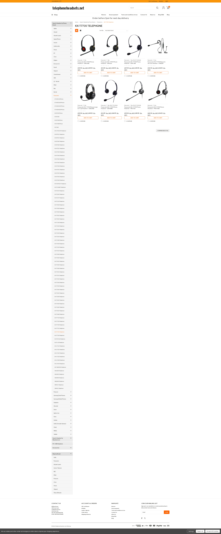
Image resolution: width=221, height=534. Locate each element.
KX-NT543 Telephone (60, 162)
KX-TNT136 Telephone (60, 339)
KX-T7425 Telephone (59, 257)
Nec (55, 88)
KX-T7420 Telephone (59, 254)
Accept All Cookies (212, 531)
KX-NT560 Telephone (60, 180)
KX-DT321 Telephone (59, 134)
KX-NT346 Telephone (60, 155)
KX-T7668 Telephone (59, 314)
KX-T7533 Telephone (59, 279)
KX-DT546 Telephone (59, 145)
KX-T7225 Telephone (59, 229)
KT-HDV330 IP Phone (59, 106)
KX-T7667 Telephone (59, 310)
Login (82, 510)
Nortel (55, 92)
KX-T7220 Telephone (59, 226)
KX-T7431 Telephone (59, 261)
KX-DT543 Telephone (59, 141)
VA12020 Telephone (59, 370)
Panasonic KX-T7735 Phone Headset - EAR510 (109, 62)
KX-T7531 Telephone (59, 275)
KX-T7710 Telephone (59, 317)
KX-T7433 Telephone (59, 264)
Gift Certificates (153, 1)
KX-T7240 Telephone (59, 240)
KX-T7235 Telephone (59, 236)
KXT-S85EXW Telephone (60, 367)
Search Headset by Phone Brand (60, 24)
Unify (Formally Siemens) (60, 423)
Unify (55, 457)
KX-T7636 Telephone (59, 303)
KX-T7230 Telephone (59, 233)
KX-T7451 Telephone (59, 272)
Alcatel (55, 32)
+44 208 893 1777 (56, 1)
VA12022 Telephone (59, 374)
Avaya (55, 49)
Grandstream (57, 74)
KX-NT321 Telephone (60, 148)
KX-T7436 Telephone (59, 268)
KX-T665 (57, 127)
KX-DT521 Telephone (59, 137)
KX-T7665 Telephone (59, 307)
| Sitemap (69, 526)
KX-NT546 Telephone (60, 166)
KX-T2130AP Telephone (60, 187)
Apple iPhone (57, 39)
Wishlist (161, 1)
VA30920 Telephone (59, 377)
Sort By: (102, 30)
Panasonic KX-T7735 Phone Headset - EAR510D (86, 62)
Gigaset (56, 71)
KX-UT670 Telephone (60, 363)
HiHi (55, 78)
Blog (168, 14)
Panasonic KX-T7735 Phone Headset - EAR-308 (132, 62)
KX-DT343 (57, 116)
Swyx (55, 416)
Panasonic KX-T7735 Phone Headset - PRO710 (132, 107)
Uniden (55, 420)
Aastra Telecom (58, 468)
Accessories (56, 447)
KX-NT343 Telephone (60, 152)
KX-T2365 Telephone (59, 194)
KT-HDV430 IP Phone (59, 109)
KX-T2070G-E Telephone (60, 183)
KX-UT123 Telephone (60, 349)
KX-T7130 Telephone (59, 222)
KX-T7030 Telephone (59, 208)
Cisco (55, 56)
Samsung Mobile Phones (60, 399)
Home (76, 22)
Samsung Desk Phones (59, 395)
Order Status (84, 512)
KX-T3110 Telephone (59, 201)
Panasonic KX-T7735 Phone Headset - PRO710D (156, 107)
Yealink (55, 434)
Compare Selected (162, 130)
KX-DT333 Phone (59, 113)
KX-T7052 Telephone (59, 215)
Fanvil (55, 67)
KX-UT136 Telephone (60, 356)
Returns (103, 14)
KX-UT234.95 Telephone (60, 130)
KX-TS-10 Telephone (59, 342)
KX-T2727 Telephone (59, 197)
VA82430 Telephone (59, 381)
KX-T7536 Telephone (59, 282)
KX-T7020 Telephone (59, 205)
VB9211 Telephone (59, 384)
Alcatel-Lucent (57, 35)
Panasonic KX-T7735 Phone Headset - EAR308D (109, 107)
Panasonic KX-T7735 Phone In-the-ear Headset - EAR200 (157, 62)
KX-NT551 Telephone (60, 169)
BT (54, 53)
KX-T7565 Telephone (59, 289)
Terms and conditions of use (129, 14)
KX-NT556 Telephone (60, 176)
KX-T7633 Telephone (59, 300)
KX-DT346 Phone (59, 120)
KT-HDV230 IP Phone (59, 102)
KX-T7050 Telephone (59, 212)
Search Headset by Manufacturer (58, 439)
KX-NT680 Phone (59, 123)
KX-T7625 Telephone (59, 293)
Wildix (55, 430)
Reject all (200, 531)
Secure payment (113, 14)
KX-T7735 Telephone (59, 332)
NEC (55, 471)
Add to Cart (88, 72)
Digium (55, 60)
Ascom (55, 42)
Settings (191, 531)
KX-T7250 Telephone (59, 243)
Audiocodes (57, 46)
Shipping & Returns (86, 514)
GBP (166, 1)
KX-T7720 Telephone (59, 321)
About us (152, 14)
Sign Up (87, 510)
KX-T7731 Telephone (59, 328)
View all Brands (57, 492)
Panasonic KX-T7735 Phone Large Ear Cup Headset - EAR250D (88, 107)
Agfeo (55, 28)
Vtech (55, 427)
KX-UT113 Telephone (60, 346)
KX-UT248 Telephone (60, 360)
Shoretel (56, 406)
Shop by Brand (56, 454)
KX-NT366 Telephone (60, 159)
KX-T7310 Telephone (59, 247)
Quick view (88, 46)
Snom (55, 409)
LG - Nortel (56, 81)
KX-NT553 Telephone (60, 173)
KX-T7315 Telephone (59, 250)
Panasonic (56, 95)
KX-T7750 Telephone (59, 335)
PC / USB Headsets (58, 443)
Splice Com (56, 413)
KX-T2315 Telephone (59, 190)
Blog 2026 (161, 14)
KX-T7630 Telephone (59, 296)
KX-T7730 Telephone (59, 324)
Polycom (56, 392)
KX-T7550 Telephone (59, 286)
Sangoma (56, 402)
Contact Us (143, 14)
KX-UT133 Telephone (60, 353)
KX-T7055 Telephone (59, 219)
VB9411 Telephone (59, 388)
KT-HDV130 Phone (59, 99)
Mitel (55, 85)
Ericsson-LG (57, 63)
